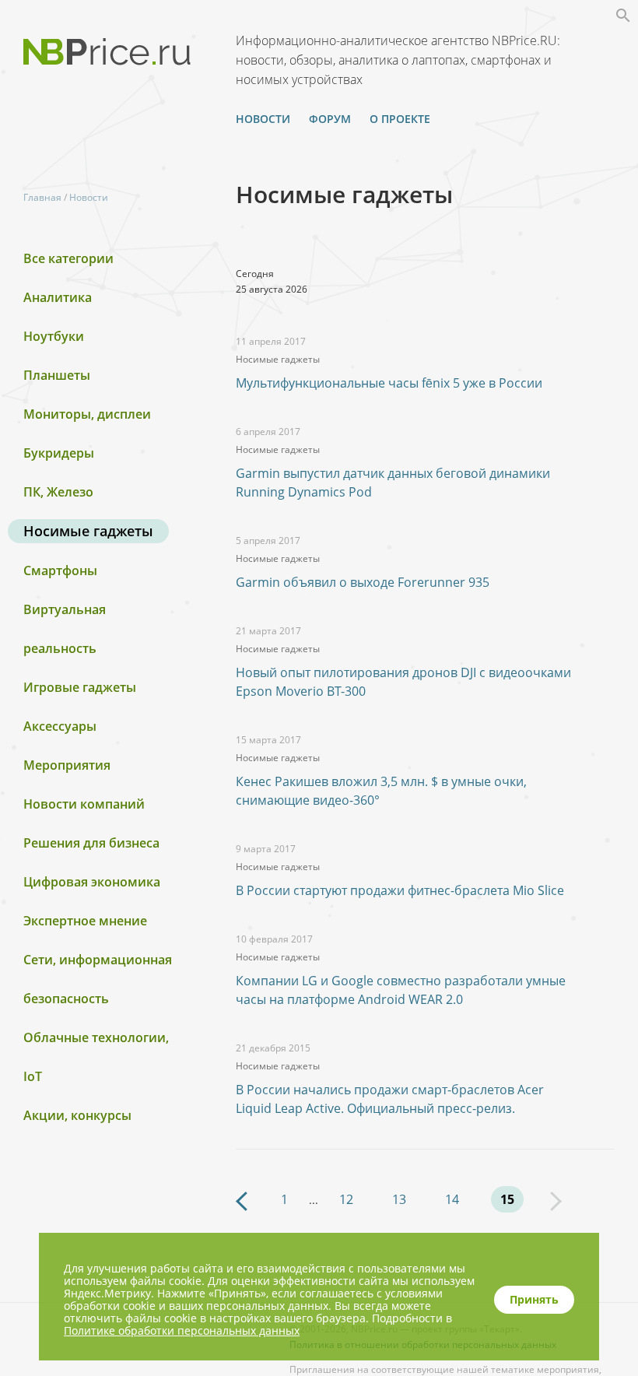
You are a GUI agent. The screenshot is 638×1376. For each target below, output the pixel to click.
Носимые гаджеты (88, 530)
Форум (330, 118)
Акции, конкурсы (77, 1115)
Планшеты (56, 375)
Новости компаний (84, 804)
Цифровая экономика (91, 881)
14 (452, 1199)
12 (346, 1199)
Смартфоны (60, 570)
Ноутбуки (53, 336)
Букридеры (58, 453)
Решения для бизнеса (91, 842)
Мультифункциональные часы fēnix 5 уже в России (389, 382)
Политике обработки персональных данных (182, 1330)
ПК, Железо (58, 491)
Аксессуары (59, 726)
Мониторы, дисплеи (87, 414)
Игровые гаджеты (79, 687)
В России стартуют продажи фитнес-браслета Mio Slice (400, 890)
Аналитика (57, 297)
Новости (263, 118)
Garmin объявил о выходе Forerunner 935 (362, 582)
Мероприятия (66, 765)
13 (399, 1199)
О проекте (400, 118)
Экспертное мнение (85, 920)
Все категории (68, 258)
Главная (42, 197)
